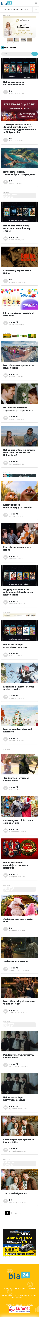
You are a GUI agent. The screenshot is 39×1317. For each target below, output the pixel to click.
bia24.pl (24, 1298)
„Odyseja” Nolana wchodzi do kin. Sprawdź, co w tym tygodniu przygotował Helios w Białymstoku (19, 128)
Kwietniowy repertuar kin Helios (17, 272)
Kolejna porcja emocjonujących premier (17, 506)
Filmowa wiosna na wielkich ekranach (18, 314)
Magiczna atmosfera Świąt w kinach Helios (18, 688)
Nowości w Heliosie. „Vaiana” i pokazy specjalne (19, 173)
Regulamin (14, 1288)
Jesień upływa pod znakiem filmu (18, 920)
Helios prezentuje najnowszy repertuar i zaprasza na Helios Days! (19, 452)
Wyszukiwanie (9, 47)
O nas (6, 1288)
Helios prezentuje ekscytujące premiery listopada (15, 865)
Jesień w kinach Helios (15, 961)
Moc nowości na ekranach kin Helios (17, 730)
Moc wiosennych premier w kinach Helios (18, 366)
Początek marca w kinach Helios (17, 548)
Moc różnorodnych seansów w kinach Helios (19, 1002)
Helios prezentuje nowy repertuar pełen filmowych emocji (18, 228)
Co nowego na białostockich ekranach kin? (19, 821)
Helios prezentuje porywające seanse (14, 1098)
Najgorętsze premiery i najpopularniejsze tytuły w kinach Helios (18, 592)
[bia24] (6, 3)
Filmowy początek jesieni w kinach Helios (18, 1141)
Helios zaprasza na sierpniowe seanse (13, 83)
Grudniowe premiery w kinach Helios (16, 779)
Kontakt (31, 1288)
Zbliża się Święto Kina (15, 1193)
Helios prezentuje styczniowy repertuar (15, 646)
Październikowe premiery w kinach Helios (18, 1056)
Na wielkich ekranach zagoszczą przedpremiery (18, 409)
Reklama (23, 1288)
